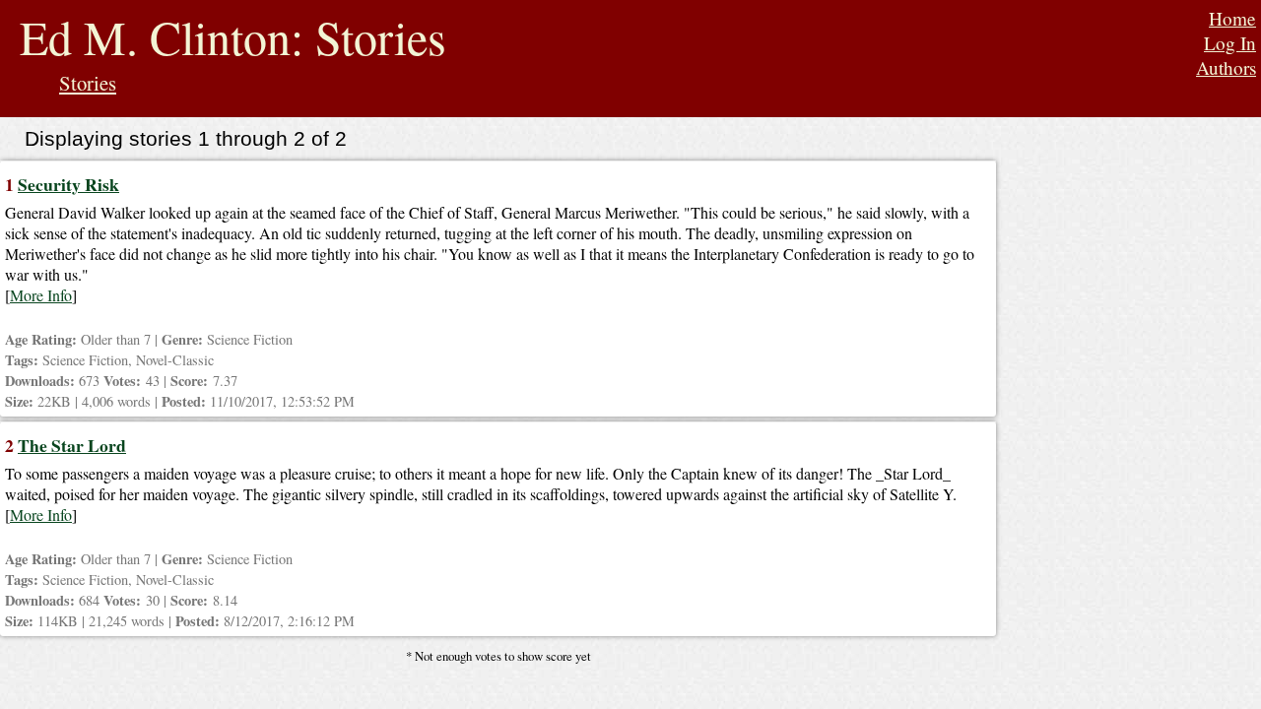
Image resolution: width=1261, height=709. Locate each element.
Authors (1226, 67)
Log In (1230, 43)
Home (1232, 18)
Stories (87, 83)
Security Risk (68, 184)
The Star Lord (72, 445)
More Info (41, 295)
